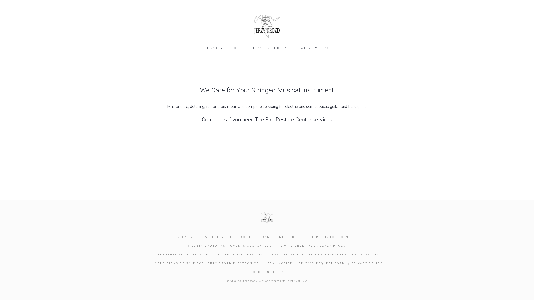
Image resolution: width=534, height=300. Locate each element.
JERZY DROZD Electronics (272, 48)
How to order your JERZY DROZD (312, 245)
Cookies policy (268, 272)
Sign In (185, 237)
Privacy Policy (367, 263)
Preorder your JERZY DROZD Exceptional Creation (210, 254)
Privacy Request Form (322, 263)
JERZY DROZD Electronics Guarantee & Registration (324, 254)
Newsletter (212, 237)
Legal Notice (278, 263)
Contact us (242, 237)
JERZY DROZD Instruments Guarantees (232, 245)
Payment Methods (279, 237)
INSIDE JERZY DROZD (314, 48)
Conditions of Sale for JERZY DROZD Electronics (207, 263)
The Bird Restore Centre (330, 237)
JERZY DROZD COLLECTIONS (225, 48)
